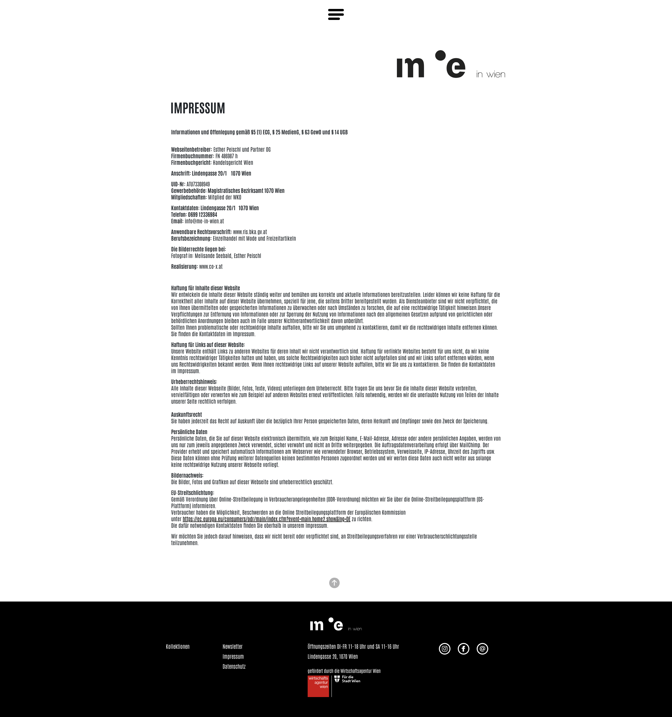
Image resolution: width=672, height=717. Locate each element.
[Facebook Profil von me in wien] (463, 648)
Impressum (233, 656)
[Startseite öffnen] (451, 63)
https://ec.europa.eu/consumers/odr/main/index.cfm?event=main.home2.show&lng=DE (266, 518)
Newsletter (233, 646)
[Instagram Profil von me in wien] (444, 648)
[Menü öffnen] (336, 14)
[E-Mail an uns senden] (482, 648)
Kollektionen (178, 646)
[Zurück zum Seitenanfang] (334, 582)
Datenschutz (234, 666)
